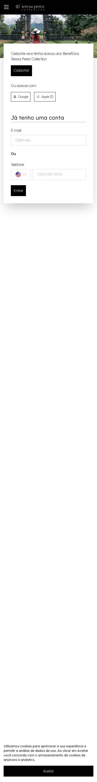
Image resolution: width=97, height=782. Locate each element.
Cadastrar (21, 70)
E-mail (16, 130)
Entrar (18, 190)
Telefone (18, 169)
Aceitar (48, 771)
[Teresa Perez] (29, 7)
